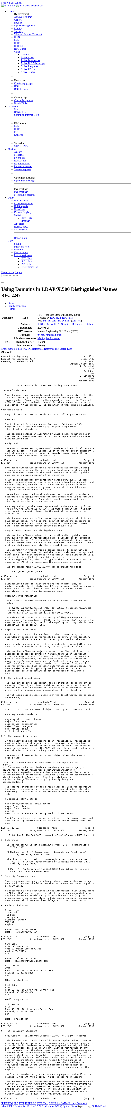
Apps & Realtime (23, 16)
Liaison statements (23, 203)
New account (21, 252)
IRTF (17, 43)
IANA (64, 1103)
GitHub (96, 1106)
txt (39, 334)
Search (17, 109)
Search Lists (66, 348)
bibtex (58, 334)
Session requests (22, 169)
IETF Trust (42, 1103)
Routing (18, 28)
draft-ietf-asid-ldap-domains (56, 320)
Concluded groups (23, 100)
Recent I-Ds (20, 112)
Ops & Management (24, 25)
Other (17, 51)
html (43, 334)
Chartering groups (23, 83)
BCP (22, 146)
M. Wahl (51, 324)
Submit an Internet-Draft (26, 114)
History (11, 308)
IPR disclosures (22, 200)
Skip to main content (11, 2)
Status (11, 303)
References (38, 348)
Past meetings (21, 191)
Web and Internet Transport (28, 34)
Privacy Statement (77, 1103)
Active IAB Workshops (33, 63)
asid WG (76, 320)
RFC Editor (20, 48)
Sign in (17, 243)
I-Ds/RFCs (26, 218)
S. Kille (41, 324)
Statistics (18, 215)
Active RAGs (28, 69)
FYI (27, 146)
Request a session (23, 166)
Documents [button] (13, 106)
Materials (19, 154)
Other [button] (11, 197)
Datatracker (36, 5)
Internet (18, 22)
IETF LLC (19, 45)
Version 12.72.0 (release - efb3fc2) (45, 1106)
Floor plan (19, 157)
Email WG (22, 348)
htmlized (50, 334)
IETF (4, 1103)
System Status (70, 1106)
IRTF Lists (26, 261)
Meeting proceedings (24, 194)
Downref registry (23, 212)
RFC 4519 (67, 317)
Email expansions (17, 306)
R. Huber (77, 324)
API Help (19, 223)
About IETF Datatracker (13, 1106)
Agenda (18, 152)
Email (103, 1106)
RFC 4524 (55, 317)
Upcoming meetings (24, 180)
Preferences (20, 249)
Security (18, 31)
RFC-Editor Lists (29, 267)
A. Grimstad (64, 324)
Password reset (21, 246)
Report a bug (20, 238)
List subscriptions (23, 255)
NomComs (19, 209)
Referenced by (52, 348)
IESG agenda (21, 206)
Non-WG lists (21, 103)
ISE (16, 132)
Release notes (21, 226)
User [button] (10, 240)
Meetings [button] (12, 149)
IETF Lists (26, 258)
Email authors (8, 348)
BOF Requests (21, 89)
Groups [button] (11, 11)
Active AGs (27, 54)
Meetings (25, 220)
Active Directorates (30, 60)
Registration (20, 160)
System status (21, 229)
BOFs (17, 86)
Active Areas (27, 57)
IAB (16, 40)
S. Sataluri (89, 324)
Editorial (18, 134)
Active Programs (29, 66)
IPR (30, 348)
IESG (17, 37)
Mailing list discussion (49, 338)
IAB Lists (26, 264)
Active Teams (28, 72)
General (18, 19)
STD (17, 146)
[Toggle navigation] (2, 282)
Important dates (22, 163)
